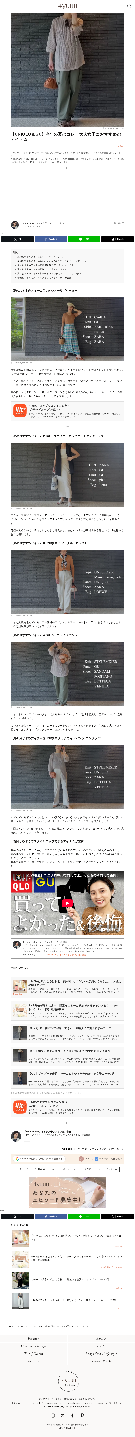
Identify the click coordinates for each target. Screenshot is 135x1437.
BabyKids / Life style (101, 1354)
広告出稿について (87, 1399)
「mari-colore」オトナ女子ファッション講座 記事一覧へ (90, 1148)
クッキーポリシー (72, 1403)
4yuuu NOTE (101, 1361)
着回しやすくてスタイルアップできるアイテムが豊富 (44, 277)
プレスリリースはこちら (50, 1399)
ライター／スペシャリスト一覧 (96, 1403)
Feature (33, 1361)
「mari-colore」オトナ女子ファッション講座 (65, 955)
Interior (101, 1346)
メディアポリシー (30, 1403)
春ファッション (70, 1169)
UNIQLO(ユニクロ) (46, 1169)
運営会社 (118, 1403)
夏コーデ (24, 1169)
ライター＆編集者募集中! (78, 1406)
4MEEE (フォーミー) (54, 1406)
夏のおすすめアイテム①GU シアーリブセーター (42, 257)
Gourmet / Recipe (34, 1346)
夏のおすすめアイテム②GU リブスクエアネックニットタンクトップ (52, 261)
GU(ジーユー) (93, 1169)
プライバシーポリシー (51, 1403)
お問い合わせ (70, 1399)
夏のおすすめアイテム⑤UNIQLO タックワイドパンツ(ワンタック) (51, 273)
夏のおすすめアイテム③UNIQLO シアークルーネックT (45, 265)
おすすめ (113, 1169)
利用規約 (16, 1403)
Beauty (101, 1339)
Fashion (34, 1339)
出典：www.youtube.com (113, 128)
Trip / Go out (33, 1354)
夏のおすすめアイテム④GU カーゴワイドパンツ (42, 269)
